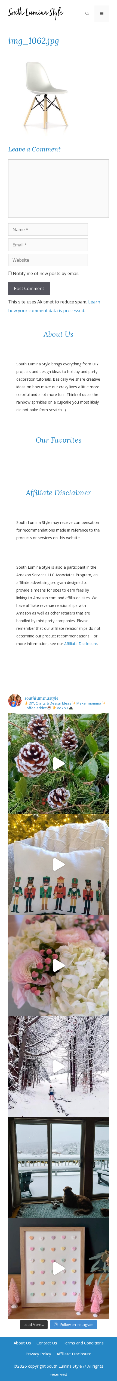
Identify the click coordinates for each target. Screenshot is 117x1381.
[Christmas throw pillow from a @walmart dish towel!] (58, 864)
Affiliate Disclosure (80, 643)
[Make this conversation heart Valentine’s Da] (58, 1268)
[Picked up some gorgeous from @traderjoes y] (58, 965)
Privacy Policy (38, 1353)
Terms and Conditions (83, 1343)
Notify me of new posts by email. (46, 273)
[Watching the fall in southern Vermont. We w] (58, 1167)
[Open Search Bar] (87, 13)
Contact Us (46, 1343)
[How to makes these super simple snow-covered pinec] (58, 763)
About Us (22, 1343)
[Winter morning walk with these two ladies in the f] (58, 1066)
